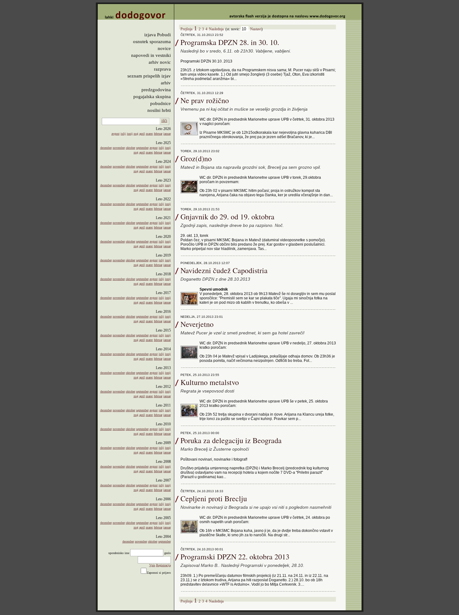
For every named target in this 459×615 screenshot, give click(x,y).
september (142, 147)
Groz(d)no (196, 158)
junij (130, 133)
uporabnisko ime (118, 553)
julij (123, 133)
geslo (167, 553)
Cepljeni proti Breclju (213, 498)
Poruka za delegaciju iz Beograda (231, 440)
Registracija (163, 565)
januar (167, 133)
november (119, 147)
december (106, 147)
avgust (115, 133)
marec (149, 133)
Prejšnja (186, 29)
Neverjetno (197, 324)
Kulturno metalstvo (209, 382)
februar (158, 133)
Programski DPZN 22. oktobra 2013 (234, 557)
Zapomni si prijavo (159, 572)
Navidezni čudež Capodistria (224, 270)
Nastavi (255, 29)
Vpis (152, 565)
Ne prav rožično (204, 100)
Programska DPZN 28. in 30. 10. (229, 42)
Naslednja (216, 29)
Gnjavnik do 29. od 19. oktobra (227, 217)
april (142, 133)
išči (164, 120)
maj (136, 133)
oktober (130, 147)
